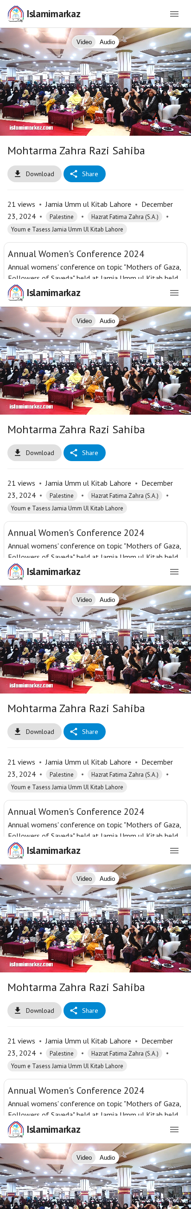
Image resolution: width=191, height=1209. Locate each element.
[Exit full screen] (178, 1198)
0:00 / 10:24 (71, 1198)
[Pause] (95, 605)
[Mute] (35, 1198)
